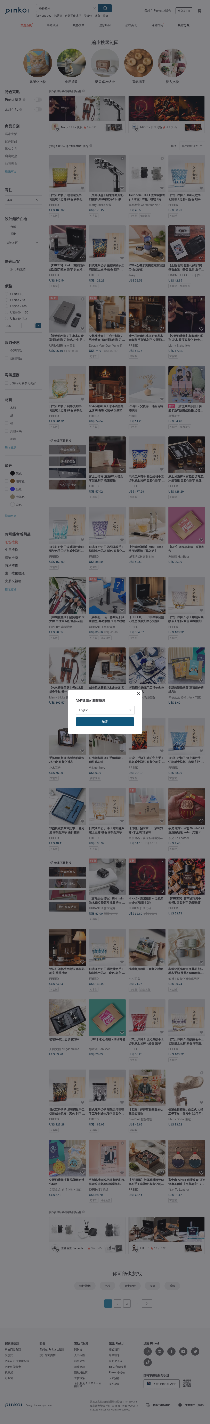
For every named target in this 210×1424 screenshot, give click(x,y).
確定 (105, 721)
